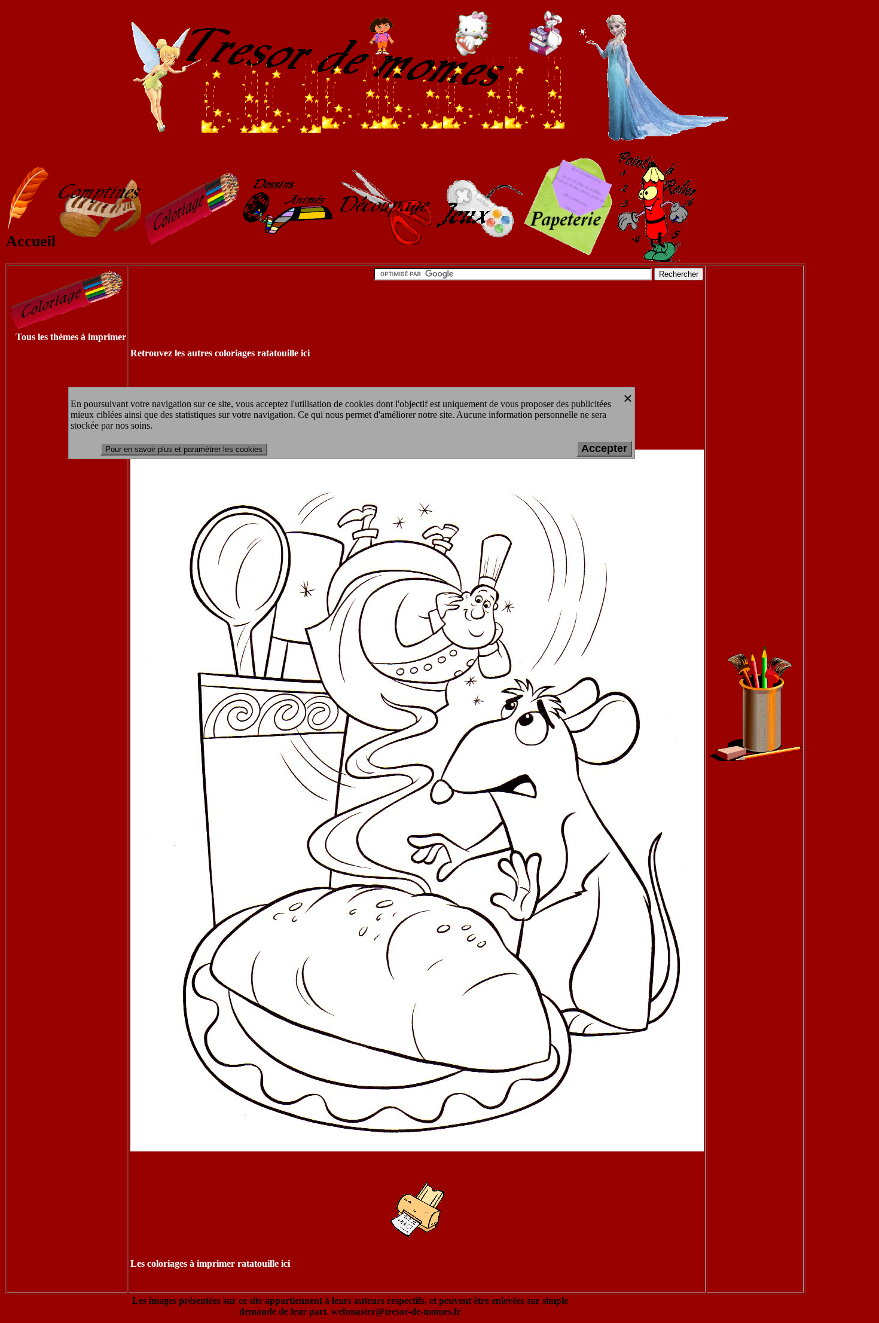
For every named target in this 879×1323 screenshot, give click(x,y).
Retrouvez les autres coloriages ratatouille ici (220, 353)
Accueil (31, 241)
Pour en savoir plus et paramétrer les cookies (184, 449)
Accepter (604, 448)
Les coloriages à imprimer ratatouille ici (210, 1263)
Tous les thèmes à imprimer (71, 337)
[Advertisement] (55, 533)
